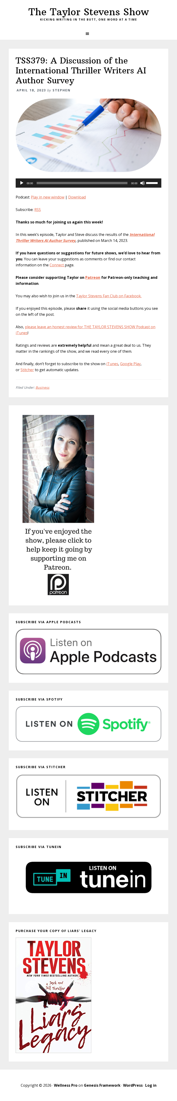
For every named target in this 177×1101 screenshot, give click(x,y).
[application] (88, 183)
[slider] (152, 182)
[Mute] (142, 183)
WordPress (133, 1085)
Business (42, 387)
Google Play (130, 363)
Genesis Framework (102, 1085)
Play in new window (47, 197)
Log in (150, 1085)
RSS (37, 209)
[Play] (21, 183)
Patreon (92, 277)
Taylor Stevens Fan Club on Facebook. (109, 295)
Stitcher (27, 369)
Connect (57, 265)
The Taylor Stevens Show (88, 12)
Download (77, 197)
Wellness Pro (65, 1085)
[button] (88, 34)
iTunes (112, 363)
